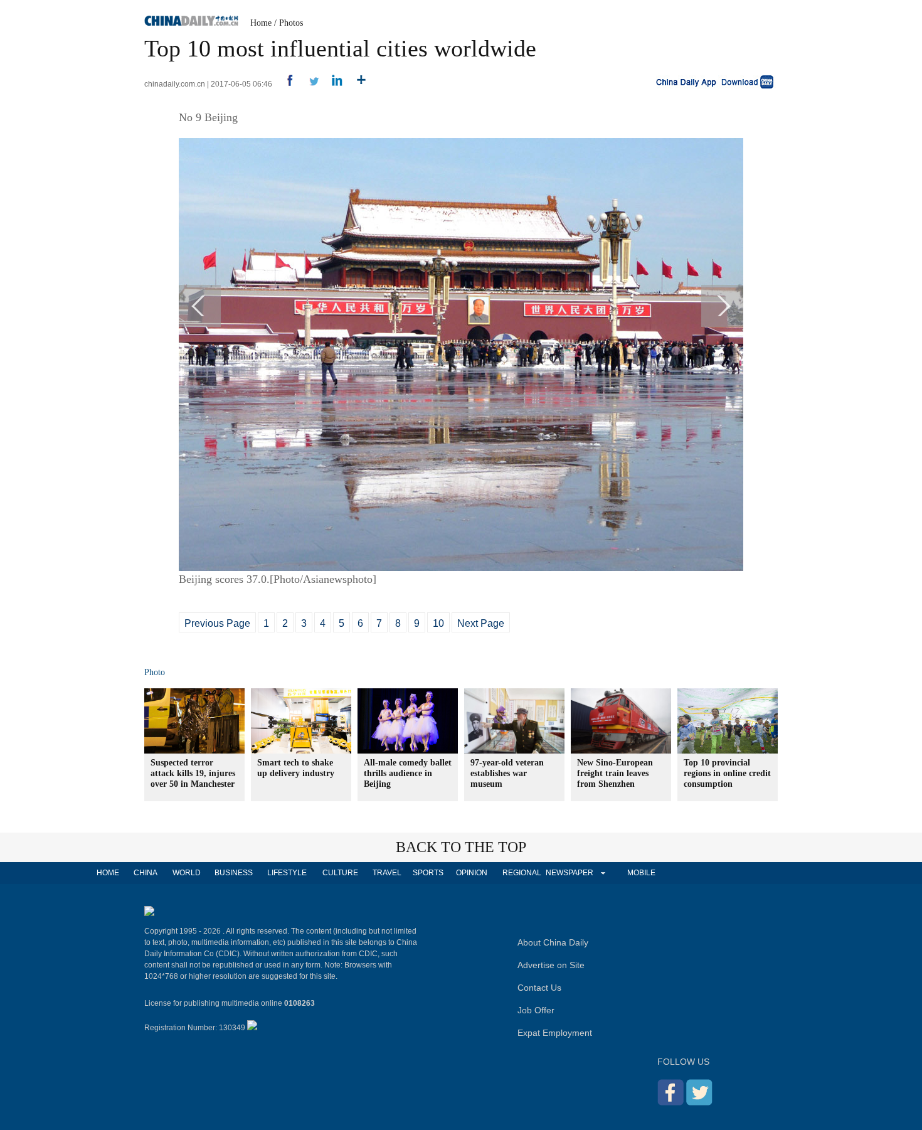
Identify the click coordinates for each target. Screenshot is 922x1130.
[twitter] (309, 84)
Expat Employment (554, 1033)
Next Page (480, 623)
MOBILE (641, 872)
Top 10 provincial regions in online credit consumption (727, 773)
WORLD (186, 872)
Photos (291, 23)
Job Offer (535, 1010)
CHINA (145, 872)
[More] (357, 84)
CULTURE (340, 872)
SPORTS (428, 872)
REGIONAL (521, 872)
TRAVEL (387, 872)
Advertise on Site (551, 965)
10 (438, 623)
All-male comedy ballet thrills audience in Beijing (408, 773)
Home (261, 23)
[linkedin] (333, 84)
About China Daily (552, 942)
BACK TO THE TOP (461, 847)
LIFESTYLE (287, 872)
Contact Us (539, 988)
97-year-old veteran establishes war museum (507, 773)
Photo (154, 672)
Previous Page (217, 623)
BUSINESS (234, 872)
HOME (108, 872)
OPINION (471, 872)
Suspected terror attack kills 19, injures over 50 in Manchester (193, 773)
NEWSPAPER (569, 872)
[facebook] (285, 84)
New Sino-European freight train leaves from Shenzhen (615, 773)
